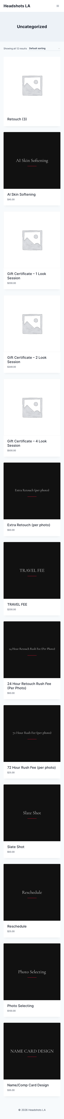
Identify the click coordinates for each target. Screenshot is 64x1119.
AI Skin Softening (21, 194)
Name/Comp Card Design (28, 1085)
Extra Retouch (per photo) (28, 525)
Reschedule (17, 926)
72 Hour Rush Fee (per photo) (31, 767)
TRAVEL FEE (17, 604)
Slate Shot (15, 847)
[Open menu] (57, 6)
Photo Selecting (20, 1006)
